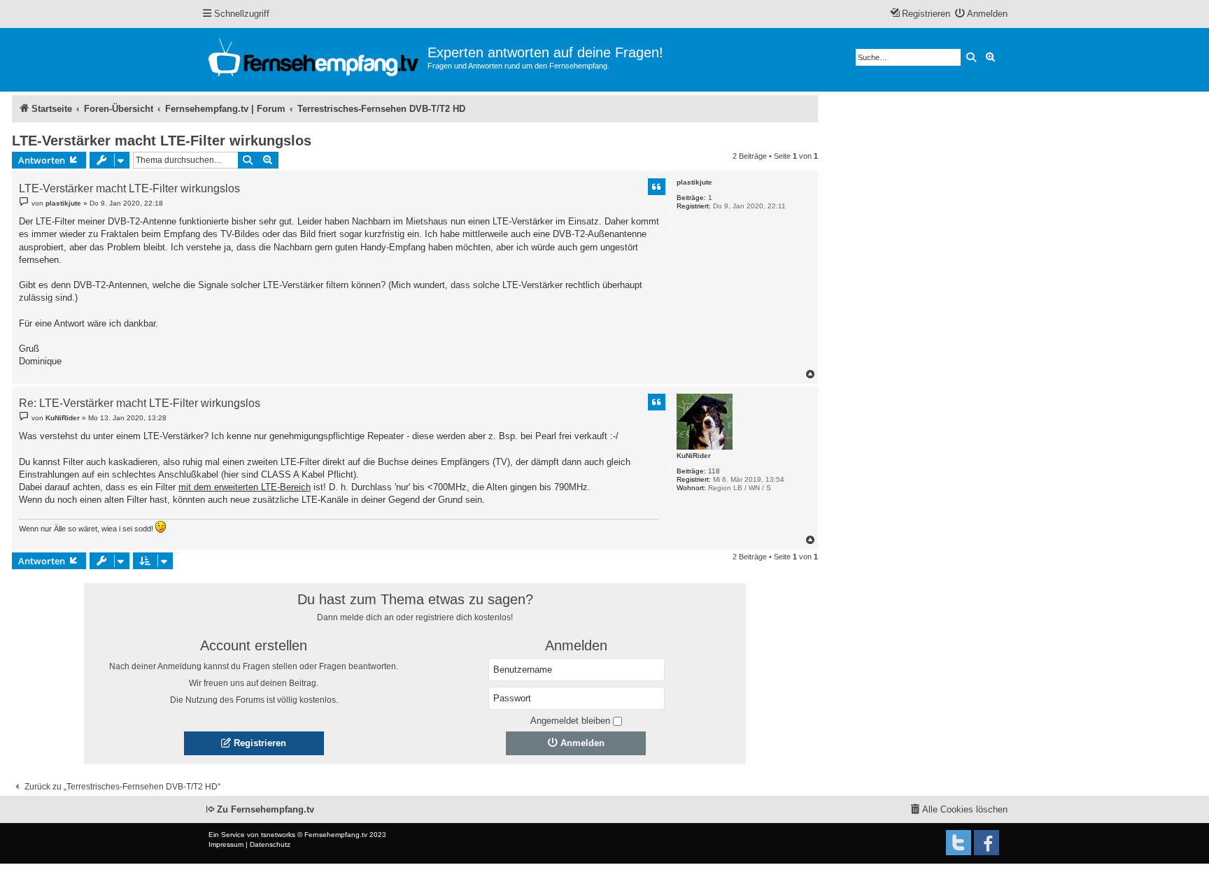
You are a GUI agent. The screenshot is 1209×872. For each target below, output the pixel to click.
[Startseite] (314, 59)
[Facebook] (986, 842)
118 (714, 471)
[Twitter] (958, 842)
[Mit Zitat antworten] (657, 186)
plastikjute (694, 182)
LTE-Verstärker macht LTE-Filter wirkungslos (161, 140)
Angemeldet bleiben (570, 720)
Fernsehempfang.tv (335, 834)
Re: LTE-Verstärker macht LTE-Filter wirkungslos (139, 404)
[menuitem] (981, 14)
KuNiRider (694, 455)
